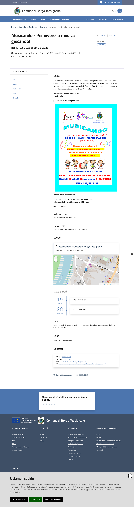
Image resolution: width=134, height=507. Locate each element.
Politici (14, 444)
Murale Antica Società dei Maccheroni (108, 440)
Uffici (13, 440)
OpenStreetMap (107, 284)
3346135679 (66, 357)
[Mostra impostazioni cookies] (132, 253)
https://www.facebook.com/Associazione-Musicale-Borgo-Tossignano (81, 364)
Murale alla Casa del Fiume (105, 444)
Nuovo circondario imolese (19, 2)
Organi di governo (17, 434)
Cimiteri (70, 459)
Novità (45, 428)
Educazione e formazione (76, 434)
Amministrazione (21, 428)
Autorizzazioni (72, 450)
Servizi (74, 428)
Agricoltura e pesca (74, 453)
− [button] (55, 260)
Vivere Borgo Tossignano (28, 27)
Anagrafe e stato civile (75, 440)
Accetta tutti (35, 499)
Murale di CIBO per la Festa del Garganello (106, 448)
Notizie (42, 434)
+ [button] (55, 258)
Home (13, 27)
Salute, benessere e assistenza (78, 437)
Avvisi (42, 440)
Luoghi (98, 434)
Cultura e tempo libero (75, 444)
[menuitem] (19, 19)
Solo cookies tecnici (19, 499)
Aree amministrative (18, 437)
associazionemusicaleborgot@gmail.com (73, 361)
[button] (119, 11)
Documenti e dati (17, 450)
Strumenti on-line (74, 456)
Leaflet (101, 284)
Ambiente (71, 447)
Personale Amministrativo (20, 447)
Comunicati (43, 437)
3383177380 (66, 359)
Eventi (42, 27)
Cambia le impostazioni (53, 499)
